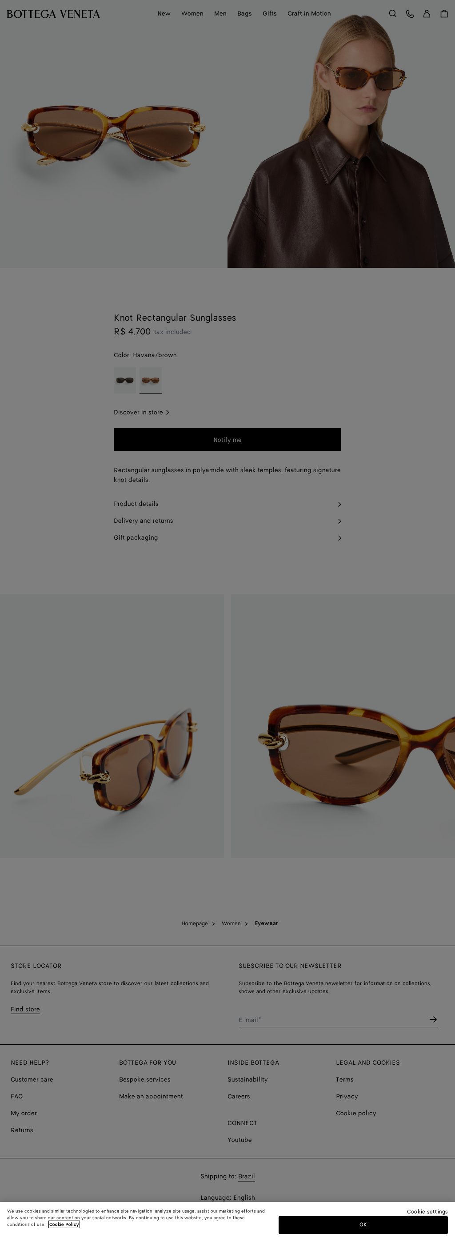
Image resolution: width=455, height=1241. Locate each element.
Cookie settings (427, 1212)
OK (363, 1225)
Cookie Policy (64, 1224)
